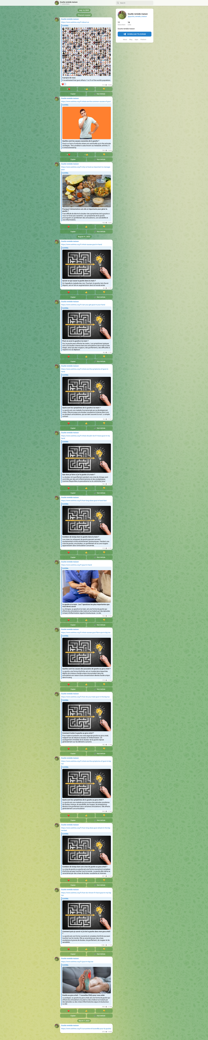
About (125, 39)
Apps (136, 39)
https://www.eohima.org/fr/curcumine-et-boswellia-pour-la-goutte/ (86, 1029)
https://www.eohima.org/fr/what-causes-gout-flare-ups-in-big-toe (85, 632)
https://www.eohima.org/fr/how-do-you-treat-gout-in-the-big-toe (85, 697)
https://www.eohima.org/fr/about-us (75, 22)
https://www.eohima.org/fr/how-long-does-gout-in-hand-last (84, 501)
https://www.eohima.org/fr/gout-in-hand (76, 565)
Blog (130, 39)
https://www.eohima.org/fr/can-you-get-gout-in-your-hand (83, 305)
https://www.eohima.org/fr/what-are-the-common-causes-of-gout (86, 101)
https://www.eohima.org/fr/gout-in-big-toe (77, 962)
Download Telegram (136, 34)
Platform (143, 39)
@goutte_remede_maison (137, 16)
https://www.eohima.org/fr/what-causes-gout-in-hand (81, 244)
